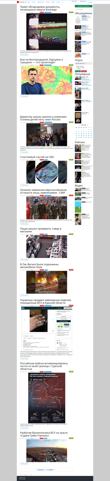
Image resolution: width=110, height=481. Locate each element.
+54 (71, 234)
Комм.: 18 (42, 159)
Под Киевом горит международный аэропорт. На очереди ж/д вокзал (83, 84)
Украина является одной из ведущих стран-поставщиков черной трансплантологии (86, 216)
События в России (47, 65)
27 (83, 137)
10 (76, 133)
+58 (71, 371)
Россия (33, 2)
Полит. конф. (26, 474)
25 (78, 137)
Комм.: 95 (42, 122)
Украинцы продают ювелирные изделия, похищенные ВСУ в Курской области (45, 301)
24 (76, 137)
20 (83, 135)
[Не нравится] (72, 12)
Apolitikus (32, 12)
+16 (71, 65)
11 (78, 133)
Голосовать (78, 71)
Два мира (88, 53)
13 (83, 133)
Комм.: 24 (42, 12)
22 (88, 135)
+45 (71, 159)
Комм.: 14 (42, 270)
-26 (71, 195)
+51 (71, 438)
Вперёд (41, 469)
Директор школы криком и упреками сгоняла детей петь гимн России (43, 118)
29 (88, 137)
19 (81, 135)
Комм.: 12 (42, 234)
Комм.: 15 (42, 305)
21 (86, 135)
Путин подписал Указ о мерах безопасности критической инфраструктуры (86, 18)
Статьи (58, 2)
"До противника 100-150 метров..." (87, 198)
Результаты (84, 71)
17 (76, 135)
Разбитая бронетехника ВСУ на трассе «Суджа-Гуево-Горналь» (44, 434)
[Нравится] (69, 12)
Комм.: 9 (41, 371)
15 (88, 133)
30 (91, 137)
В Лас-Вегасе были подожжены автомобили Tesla (39, 266)
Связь (31, 474)
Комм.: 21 (42, 195)
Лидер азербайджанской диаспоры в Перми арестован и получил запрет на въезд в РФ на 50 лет (86, 175)
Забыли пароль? (83, 1)
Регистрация (74, 1)
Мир (29, 2)
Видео (52, 2)
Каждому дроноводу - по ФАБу (86, 193)
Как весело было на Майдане (87, 101)
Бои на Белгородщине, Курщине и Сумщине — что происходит (41, 61)
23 (91, 135)
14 (86, 133)
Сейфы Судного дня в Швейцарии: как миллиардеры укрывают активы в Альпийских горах (83, 28)
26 (81, 137)
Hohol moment (89, 202)
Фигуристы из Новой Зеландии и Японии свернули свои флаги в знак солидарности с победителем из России (83, 168)
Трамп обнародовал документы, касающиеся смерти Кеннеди (40, 8)
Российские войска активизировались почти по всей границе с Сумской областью (44, 366)
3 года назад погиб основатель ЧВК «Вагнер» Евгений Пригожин (86, 43)
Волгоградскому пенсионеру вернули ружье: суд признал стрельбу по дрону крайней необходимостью (86, 148)
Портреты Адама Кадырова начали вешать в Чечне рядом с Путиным (87, 34)
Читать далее (24, 54)
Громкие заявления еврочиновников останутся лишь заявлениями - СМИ (43, 191)
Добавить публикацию (83, 6)
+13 (71, 122)
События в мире (48, 12)
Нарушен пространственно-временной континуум (86, 78)
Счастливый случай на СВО (37, 157)
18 (78, 135)
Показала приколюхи (86, 89)
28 (86, 137)
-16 (71, 269)
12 (81, 133)
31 (76, 139)
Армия (47, 2)
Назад (50, 469)
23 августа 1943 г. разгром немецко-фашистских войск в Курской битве (86, 162)
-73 (71, 305)
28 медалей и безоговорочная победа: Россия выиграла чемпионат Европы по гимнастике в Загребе (87, 155)
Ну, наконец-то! (85, 113)
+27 (71, 12)
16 (91, 133)
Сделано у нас (40, 2)
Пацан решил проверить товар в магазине (40, 230)
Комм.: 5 (41, 65)
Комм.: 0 (41, 438)
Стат (21, 474)
